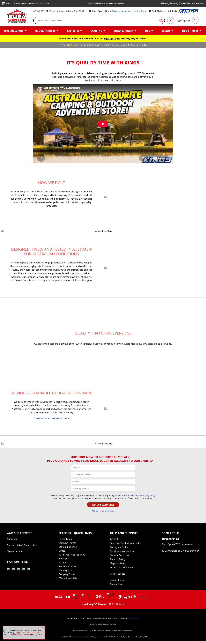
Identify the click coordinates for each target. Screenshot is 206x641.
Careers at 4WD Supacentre (21, 545)
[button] (204, 44)
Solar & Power (124, 30)
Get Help (114, 539)
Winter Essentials (68, 578)
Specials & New (14, 30)
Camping (97, 30)
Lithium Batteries (68, 546)
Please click (64, 45)
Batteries (73, 30)
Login (117, 38)
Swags (62, 550)
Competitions (117, 584)
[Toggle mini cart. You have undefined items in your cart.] (195, 20)
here (73, 45)
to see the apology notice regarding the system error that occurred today (111, 45)
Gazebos (63, 562)
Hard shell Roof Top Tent (72, 554)
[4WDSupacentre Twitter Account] (23, 569)
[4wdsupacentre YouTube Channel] (8, 569)
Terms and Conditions (121, 567)
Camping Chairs (67, 574)
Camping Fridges (67, 542)
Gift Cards (172, 11)
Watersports (65, 570)
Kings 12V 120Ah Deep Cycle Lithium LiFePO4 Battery (24, 633)
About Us (12, 539)
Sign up (108, 38)
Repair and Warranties (122, 551)
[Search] (162, 20)
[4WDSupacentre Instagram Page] (18, 569)
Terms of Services (129, 495)
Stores (166, 30)
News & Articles (15, 551)
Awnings (63, 558)
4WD (148, 30)
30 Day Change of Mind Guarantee (180, 550)
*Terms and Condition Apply (103, 511)
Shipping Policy (118, 563)
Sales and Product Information (126, 543)
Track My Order (158, 11)
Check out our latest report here (51, 418)
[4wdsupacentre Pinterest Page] (28, 569)
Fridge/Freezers (45, 30)
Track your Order (119, 547)
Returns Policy (117, 559)
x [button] (42, 628)
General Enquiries (119, 555)
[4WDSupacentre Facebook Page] (13, 569)
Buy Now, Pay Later (196, 3)
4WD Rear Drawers (69, 566)
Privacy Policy (149, 495)
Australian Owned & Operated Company (107, 3)
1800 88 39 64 (42, 11)
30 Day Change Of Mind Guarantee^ (27, 3)
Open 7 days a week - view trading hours (126, 11)
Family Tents (65, 539)
